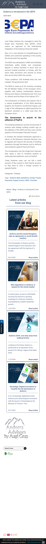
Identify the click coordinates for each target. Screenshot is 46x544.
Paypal (15, 180)
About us (6, 512)
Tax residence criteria (11, 502)
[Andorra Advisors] (15, 4)
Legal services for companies (14, 475)
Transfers (33, 180)
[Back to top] (42, 540)
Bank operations (23, 178)
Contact (7, 507)
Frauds (38, 178)
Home (8, 189)
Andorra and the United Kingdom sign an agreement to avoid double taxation (23, 236)
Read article (33, 258)
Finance (17, 174)
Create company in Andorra (13, 465)
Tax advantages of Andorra (13, 489)
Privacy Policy (8, 519)
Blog (14, 189)
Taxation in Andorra (10, 495)
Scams (21, 180)
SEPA (27, 180)
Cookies (6, 515)
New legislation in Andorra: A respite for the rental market (23, 286)
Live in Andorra (9, 492)
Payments (8, 180)
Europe (32, 178)
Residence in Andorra (11, 468)
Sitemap (6, 522)
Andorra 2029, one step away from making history (23, 337)
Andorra (13, 178)
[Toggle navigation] (37, 4)
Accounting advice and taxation (15, 472)
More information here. (34, 542)
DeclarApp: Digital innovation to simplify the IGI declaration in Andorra (23, 389)
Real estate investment (11, 479)
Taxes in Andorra (9, 499)
